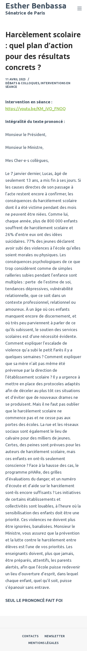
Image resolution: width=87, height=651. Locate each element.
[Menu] (79, 8)
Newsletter (54, 636)
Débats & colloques (22, 83)
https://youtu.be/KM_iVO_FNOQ (35, 108)
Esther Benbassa (35, 5)
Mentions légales (43, 642)
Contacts (30, 636)
